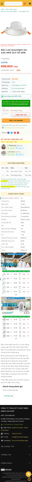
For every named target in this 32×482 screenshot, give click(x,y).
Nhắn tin (20, 148)
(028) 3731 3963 (17, 427)
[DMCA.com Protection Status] (6, 470)
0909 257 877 (17, 433)
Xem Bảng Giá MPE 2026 (12, 96)
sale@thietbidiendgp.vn (20, 437)
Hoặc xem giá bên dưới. (21, 104)
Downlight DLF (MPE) (19, 85)
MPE (13, 82)
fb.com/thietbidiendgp (20, 440)
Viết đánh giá (8, 396)
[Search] (24, 4)
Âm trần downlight (18, 88)
